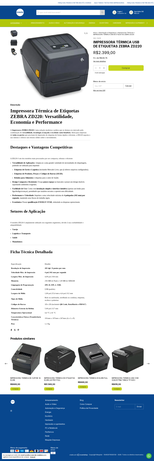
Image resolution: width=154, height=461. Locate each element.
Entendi (32, 457)
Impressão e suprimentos (136, 23)
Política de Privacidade (89, 408)
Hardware (117, 23)
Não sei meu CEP (99, 90)
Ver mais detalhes (99, 61)
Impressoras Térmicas (126, 33)
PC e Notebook (51, 428)
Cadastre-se (121, 13)
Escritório (104, 23)
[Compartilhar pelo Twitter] (15, 330)
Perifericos (49, 432)
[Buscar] (102, 12)
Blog (81, 400)
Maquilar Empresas (52, 440)
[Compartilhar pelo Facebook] (11, 330)
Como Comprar (86, 404)
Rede (47, 436)
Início (95, 33)
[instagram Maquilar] (11, 411)
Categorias (15, 23)
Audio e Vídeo (54, 23)
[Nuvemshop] (78, 455)
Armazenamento (37, 23)
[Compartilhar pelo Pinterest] (18, 330)
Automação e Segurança (74, 23)
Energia (92, 23)
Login (119, 11)
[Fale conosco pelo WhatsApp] (149, 456)
